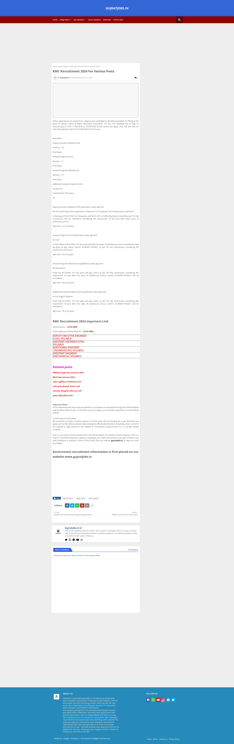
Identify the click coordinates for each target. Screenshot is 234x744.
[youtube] (77, 540)
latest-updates (63, 66)
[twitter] (66, 540)
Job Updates (79, 20)
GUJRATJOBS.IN (117, 8)
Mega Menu (65, 20)
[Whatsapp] (77, 505)
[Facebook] (67, 505)
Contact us (163, 739)
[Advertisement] (117, 43)
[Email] (87, 505)
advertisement (68, 498)
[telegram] (74, 540)
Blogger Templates (71, 738)
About (155, 739)
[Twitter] (72, 505)
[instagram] (70, 540)
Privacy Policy (174, 739)
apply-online (81, 498)
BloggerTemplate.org (101, 738)
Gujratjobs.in (72, 527)
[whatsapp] (82, 540)
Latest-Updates (94, 20)
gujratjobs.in (117, 440)
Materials (107, 20)
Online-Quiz (118, 20)
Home (55, 20)
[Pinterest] (82, 505)
